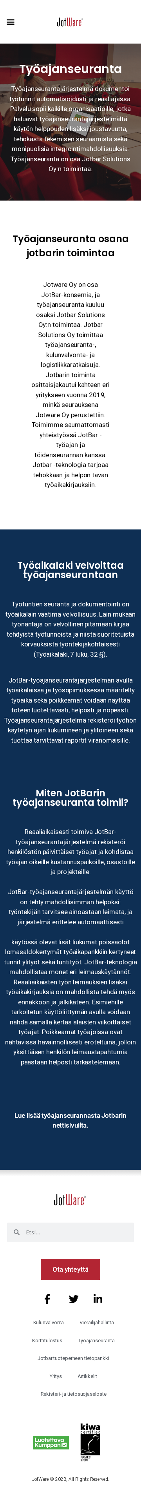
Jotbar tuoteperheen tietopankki (73, 1358)
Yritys (55, 1376)
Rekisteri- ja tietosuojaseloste (74, 1394)
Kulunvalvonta (48, 1322)
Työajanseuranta (96, 1340)
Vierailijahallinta (97, 1322)
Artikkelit (87, 1376)
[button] (10, 21)
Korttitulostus (47, 1340)
